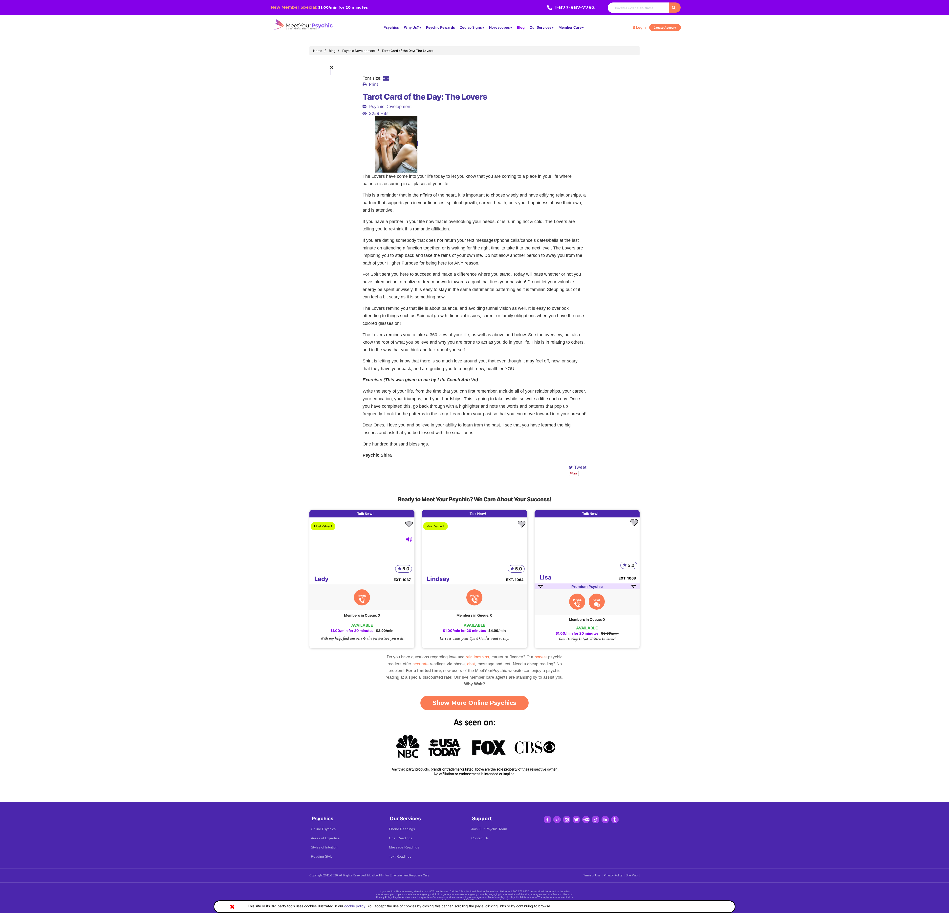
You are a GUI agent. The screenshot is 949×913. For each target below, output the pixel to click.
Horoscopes (499, 27)
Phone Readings (402, 829)
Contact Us (480, 838)
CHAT (596, 599)
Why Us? (411, 27)
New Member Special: (294, 7)
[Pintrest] (557, 819)
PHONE (362, 595)
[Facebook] (547, 819)
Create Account (665, 27)
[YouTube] (586, 819)
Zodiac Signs (471, 27)
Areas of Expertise (325, 838)
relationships (477, 657)
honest (541, 657)
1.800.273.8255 (520, 891)
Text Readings (400, 856)
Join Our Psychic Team (489, 829)
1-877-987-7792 (575, 7)
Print (373, 84)
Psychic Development (390, 106)
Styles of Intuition (324, 847)
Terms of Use (592, 875)
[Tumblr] (615, 819)
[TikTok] (595, 819)
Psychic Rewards (440, 27)
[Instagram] (566, 819)
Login (640, 27)
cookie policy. (355, 906)
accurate (420, 664)
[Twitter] (576, 819)
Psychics (391, 27)
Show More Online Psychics (474, 702)
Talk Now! (365, 514)
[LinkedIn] (605, 819)
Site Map (632, 875)
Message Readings (404, 847)
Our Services (540, 27)
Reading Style (322, 856)
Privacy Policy (613, 875)
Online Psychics (323, 829)
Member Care (570, 27)
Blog (521, 27)
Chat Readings (400, 838)
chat (471, 664)
